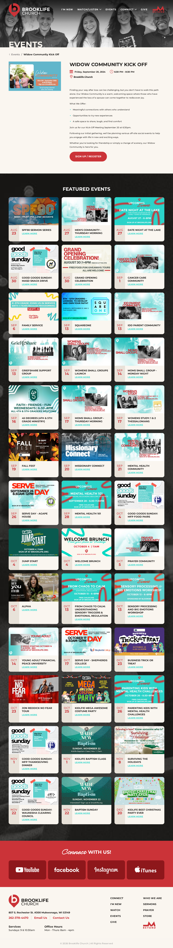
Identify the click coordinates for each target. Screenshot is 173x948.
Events (111, 9)
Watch (115, 910)
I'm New (67, 9)
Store (147, 916)
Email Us (40, 917)
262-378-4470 (18, 917)
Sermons (149, 904)
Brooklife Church (83, 76)
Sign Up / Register (88, 156)
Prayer (148, 910)
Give (144, 9)
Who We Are (152, 898)
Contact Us (61, 917)
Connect (127, 9)
